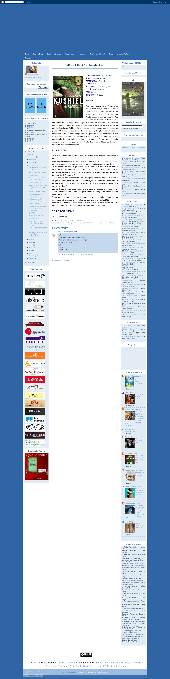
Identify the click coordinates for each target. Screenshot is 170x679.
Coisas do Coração (132, 288)
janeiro (31, 258)
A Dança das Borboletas (134, 310)
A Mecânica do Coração (134, 215)
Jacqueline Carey (74, 223)
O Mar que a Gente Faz (132, 266)
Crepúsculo (128, 182)
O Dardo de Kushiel (109, 161)
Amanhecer (128, 193)
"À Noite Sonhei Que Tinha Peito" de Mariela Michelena (37, 208)
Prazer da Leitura (65, 232)
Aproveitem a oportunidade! (37, 172)
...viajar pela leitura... (132, 453)
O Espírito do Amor (132, 292)
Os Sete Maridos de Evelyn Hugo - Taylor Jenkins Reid (139, 459)
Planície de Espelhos (132, 262)
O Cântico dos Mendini (132, 178)
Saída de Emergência (102, 87)
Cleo (125, 223)
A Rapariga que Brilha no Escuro (134, 225)
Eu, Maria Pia (130, 307)
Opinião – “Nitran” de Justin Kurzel (139, 525)
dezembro (32, 157)
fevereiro (32, 256)
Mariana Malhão (33, 74)
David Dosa (32, 213)
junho (31, 245)
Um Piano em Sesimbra (134, 284)
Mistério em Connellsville (134, 258)
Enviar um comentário (60, 261)
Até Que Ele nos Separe (134, 236)
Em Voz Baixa (129, 232)
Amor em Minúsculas (133, 204)
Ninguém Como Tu (129, 329)
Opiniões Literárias (89, 223)
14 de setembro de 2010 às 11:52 (75, 255)
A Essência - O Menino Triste (134, 240)
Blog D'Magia (129, 522)
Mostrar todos (142, 537)
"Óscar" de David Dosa (36, 215)
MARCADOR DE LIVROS (133, 487)
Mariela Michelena (34, 203)
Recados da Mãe (129, 212)
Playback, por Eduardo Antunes (139, 396)
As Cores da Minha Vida (134, 247)
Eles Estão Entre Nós (131, 208)
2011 (29, 151)
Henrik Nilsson (33, 175)
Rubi (125, 165)
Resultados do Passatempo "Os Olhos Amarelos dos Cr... (38, 227)
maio (31, 247)
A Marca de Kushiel (134, 275)
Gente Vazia (129, 171)
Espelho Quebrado (131, 175)
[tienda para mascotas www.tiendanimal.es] (133, 149)
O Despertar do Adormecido (134, 243)
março (31, 253)
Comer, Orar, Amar (131, 314)
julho (31, 242)
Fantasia (63, 223)
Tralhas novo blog (130, 431)
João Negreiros (34, 218)
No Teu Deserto (127, 333)
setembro (32, 165)
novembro (32, 159)
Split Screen (129, 392)
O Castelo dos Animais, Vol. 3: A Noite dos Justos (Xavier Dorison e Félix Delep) (139, 511)
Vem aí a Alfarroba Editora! (37, 191)
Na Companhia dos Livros (134, 470)
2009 (29, 262)
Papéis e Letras (130, 437)
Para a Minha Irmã (128, 325)
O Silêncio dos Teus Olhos (134, 251)
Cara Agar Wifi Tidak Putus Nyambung (139, 473)
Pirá (126, 303)
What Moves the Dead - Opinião (139, 440)
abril (30, 250)
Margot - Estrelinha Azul (133, 299)
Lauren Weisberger (35, 182)
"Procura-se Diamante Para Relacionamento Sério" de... (38, 187)
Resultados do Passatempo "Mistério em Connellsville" (38, 234)
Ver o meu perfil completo (33, 77)
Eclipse (128, 189)
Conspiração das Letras (133, 376)
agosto (31, 239)
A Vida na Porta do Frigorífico (132, 336)
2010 (29, 154)
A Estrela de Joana (131, 158)
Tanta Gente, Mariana (131, 167)
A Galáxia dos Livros (69, 672)
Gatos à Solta (128, 162)
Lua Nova (127, 186)
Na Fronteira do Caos (132, 409)
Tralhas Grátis (130, 429)
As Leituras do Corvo (132, 503)
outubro (32, 162)
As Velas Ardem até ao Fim (133, 228)
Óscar (127, 269)
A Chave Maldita (131, 295)
